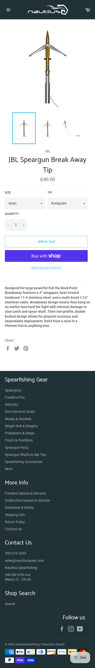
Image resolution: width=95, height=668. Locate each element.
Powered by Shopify (53, 644)
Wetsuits (11, 404)
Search (10, 604)
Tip (50, 192)
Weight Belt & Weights (21, 426)
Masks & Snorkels (18, 419)
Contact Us (13, 529)
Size (8, 192)
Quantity (12, 214)
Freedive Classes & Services (25, 493)
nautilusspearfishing (27, 644)
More (9, 469)
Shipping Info (15, 515)
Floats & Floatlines (19, 440)
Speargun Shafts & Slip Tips (25, 455)
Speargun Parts (16, 447)
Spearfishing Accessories (24, 462)
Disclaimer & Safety (19, 507)
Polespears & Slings (19, 433)
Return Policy (15, 522)
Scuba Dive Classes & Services (27, 500)
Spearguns (13, 390)
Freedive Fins (15, 397)
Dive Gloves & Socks (20, 412)
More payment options (46, 267)
